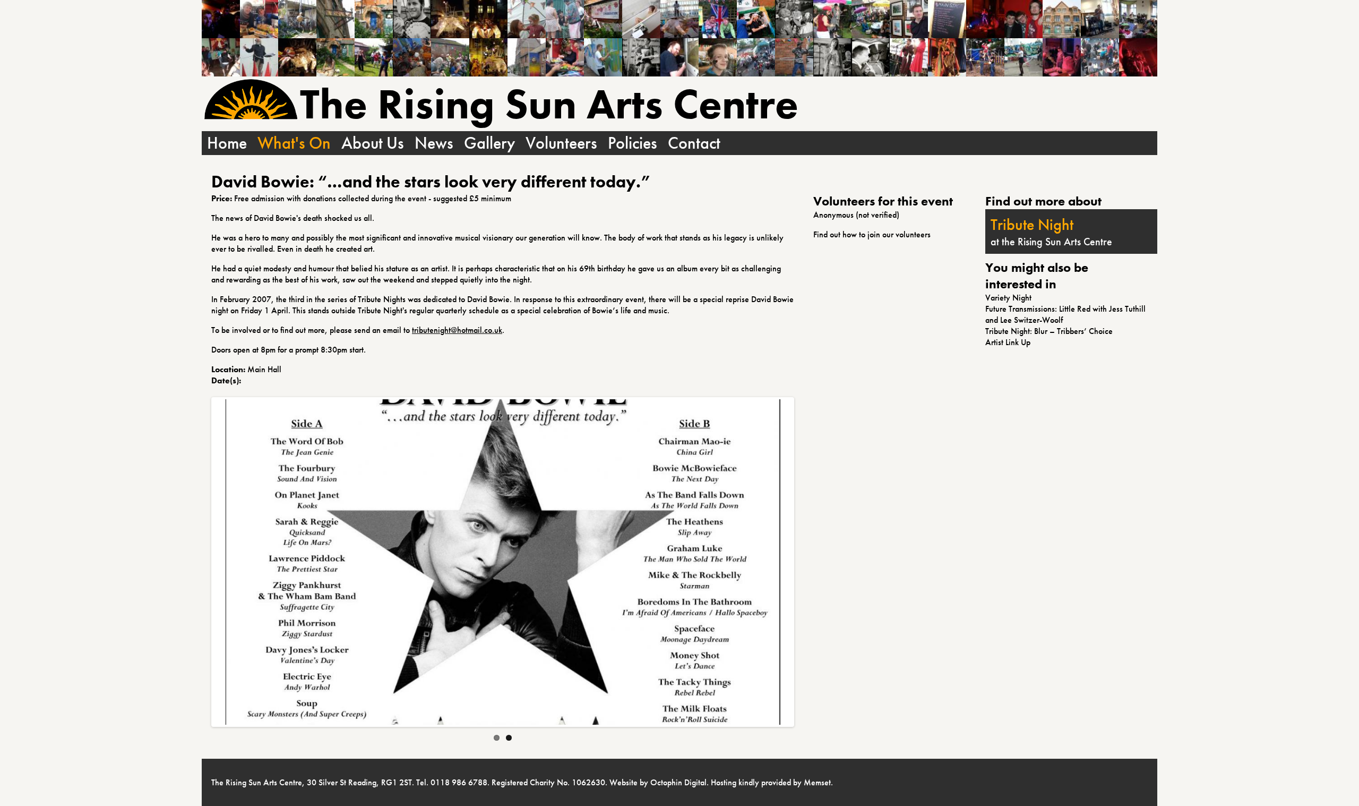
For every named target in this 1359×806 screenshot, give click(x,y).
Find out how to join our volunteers (872, 234)
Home (227, 143)
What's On (294, 143)
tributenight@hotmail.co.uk (457, 330)
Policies (632, 143)
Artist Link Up (1007, 342)
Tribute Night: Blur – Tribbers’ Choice (1049, 331)
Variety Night (1008, 297)
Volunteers (561, 143)
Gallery (489, 143)
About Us (372, 143)
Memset (817, 782)
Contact (694, 143)
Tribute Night (1032, 225)
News (434, 143)
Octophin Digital (678, 782)
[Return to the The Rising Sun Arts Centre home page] (250, 100)
